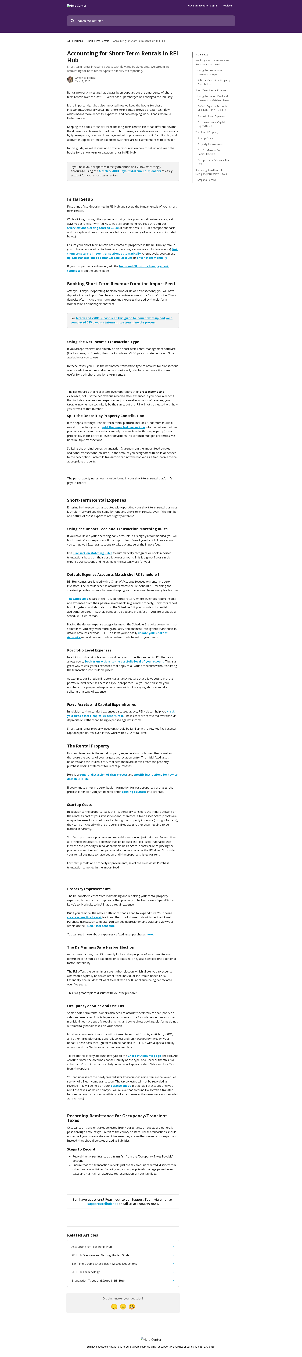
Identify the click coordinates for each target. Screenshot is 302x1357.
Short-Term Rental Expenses (211, 90)
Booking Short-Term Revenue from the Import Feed (212, 62)
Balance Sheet (121, 1086)
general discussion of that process (103, 775)
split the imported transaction (123, 427)
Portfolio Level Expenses (211, 116)
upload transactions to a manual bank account (99, 258)
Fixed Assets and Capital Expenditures (211, 124)
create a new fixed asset (84, 917)
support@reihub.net (102, 1204)
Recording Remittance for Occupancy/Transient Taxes (211, 171)
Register (228, 5)
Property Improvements (211, 144)
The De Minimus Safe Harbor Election (209, 152)
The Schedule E (77, 599)
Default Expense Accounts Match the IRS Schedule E (212, 108)
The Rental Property (206, 132)
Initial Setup (201, 54)
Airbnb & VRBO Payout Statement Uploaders (130, 171)
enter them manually (152, 258)
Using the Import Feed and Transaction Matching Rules (213, 98)
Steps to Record (206, 179)
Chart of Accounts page (144, 1056)
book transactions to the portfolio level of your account (124, 661)
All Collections (75, 40)
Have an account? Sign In (203, 5)
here (149, 934)
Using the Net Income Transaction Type (209, 72)
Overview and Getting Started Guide (93, 228)
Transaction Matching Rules (92, 553)
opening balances (134, 792)
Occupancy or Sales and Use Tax (213, 162)
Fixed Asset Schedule (100, 926)
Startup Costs (205, 138)
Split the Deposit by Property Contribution (213, 82)
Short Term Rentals (98, 40)
